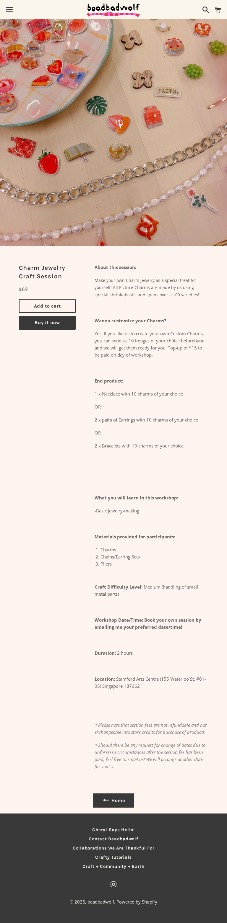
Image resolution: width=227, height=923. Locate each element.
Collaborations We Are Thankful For (114, 848)
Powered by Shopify (136, 902)
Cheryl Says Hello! (113, 829)
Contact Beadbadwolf (113, 839)
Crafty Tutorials (113, 857)
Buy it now (47, 322)
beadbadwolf (100, 902)
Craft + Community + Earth (113, 866)
